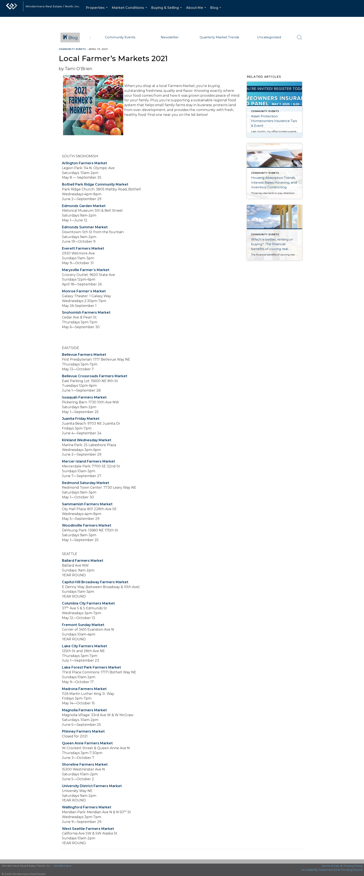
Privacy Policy (353, 865)
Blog (216, 11)
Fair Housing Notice (349, 869)
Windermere (62, 865)
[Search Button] (299, 37)
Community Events (72, 49)
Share (357, 57)
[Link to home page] (11, 8)
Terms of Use (330, 865)
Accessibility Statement (317, 869)
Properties (97, 11)
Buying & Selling (167, 11)
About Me (197, 11)
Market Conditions (130, 11)
